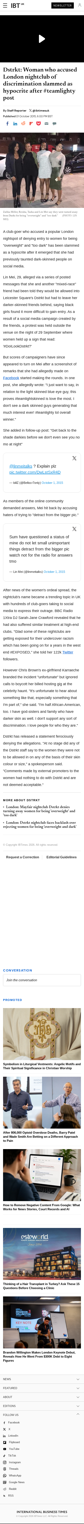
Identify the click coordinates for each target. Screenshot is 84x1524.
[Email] (46, 123)
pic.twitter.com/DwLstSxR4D (35, 472)
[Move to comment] (54, 123)
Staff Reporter (17, 110)
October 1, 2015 (52, 482)
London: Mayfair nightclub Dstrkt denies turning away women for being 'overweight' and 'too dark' (39, 811)
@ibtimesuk (40, 110)
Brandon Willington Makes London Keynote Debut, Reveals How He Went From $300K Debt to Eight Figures (39, 1356)
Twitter (67, 652)
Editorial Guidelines (61, 857)
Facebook (11, 378)
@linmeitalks (20, 466)
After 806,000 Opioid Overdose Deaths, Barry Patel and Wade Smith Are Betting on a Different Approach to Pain (40, 1136)
